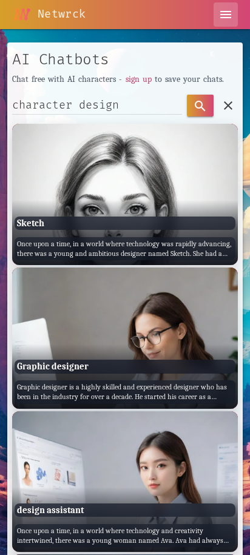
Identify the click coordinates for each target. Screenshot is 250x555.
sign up (139, 79)
